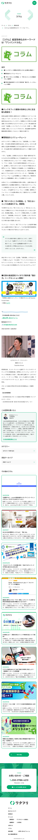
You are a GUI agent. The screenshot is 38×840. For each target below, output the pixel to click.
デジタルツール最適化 (22, 819)
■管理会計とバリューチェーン (12, 73)
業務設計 (12, 819)
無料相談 (10, 831)
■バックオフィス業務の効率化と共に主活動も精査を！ (19, 70)
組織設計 (12, 822)
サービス (10, 817)
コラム (10, 828)
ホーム (10, 808)
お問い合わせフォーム (24, 831)
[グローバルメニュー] (34, 3)
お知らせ (10, 825)
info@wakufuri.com (10, 324)
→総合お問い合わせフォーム (10, 318)
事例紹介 (10, 814)
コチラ (8, 303)
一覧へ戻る (19, 754)
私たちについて (12, 811)
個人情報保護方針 (12, 834)
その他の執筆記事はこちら (10, 439)
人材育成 (19, 822)
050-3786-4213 (20, 780)
